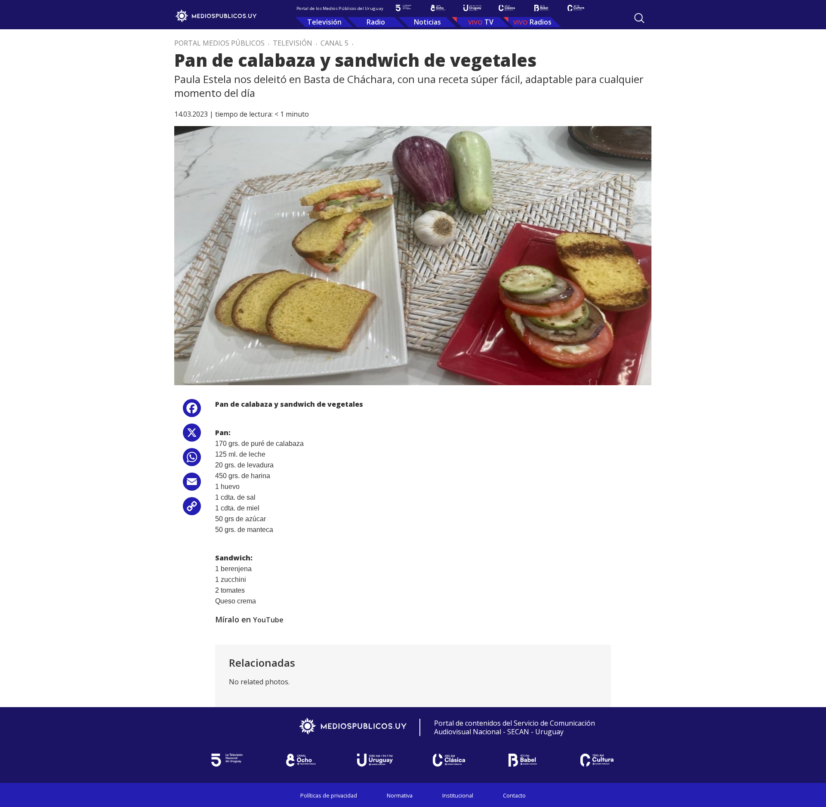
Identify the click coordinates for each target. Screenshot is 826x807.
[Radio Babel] (541, 8)
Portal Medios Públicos (219, 43)
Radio (376, 22)
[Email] (192, 485)
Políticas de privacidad (328, 795)
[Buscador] (639, 18)
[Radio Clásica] (507, 8)
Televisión (324, 22)
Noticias (427, 22)
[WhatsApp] (192, 460)
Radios (541, 22)
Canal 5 (334, 43)
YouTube (268, 620)
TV (488, 22)
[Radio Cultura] (576, 8)
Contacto (514, 795)
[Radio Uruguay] (472, 8)
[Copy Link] (192, 509)
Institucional (457, 795)
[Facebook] (192, 411)
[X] (192, 436)
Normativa (400, 795)
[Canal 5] (403, 8)
